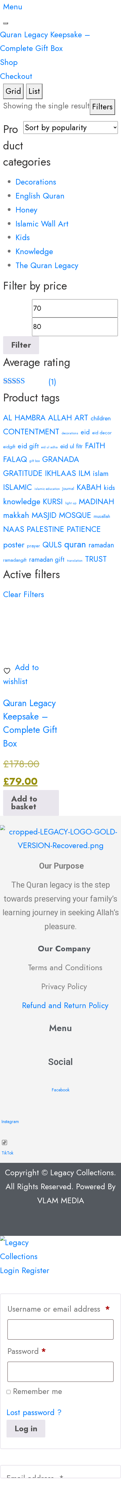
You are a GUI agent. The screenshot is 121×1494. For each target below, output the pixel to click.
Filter (21, 345)
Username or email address (58, 1309)
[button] (60, 1045)
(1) (29, 382)
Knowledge (34, 251)
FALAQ (15, 459)
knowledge (21, 501)
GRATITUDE (23, 473)
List (34, 91)
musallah (102, 516)
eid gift (28, 446)
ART (81, 417)
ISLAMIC (17, 487)
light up (70, 503)
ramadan (101, 545)
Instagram (10, 1121)
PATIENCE (84, 529)
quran (75, 544)
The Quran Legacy (47, 265)
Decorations (36, 182)
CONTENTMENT (31, 431)
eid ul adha (49, 447)
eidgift (9, 446)
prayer (33, 545)
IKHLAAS (60, 473)
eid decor (102, 432)
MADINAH (96, 501)
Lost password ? (34, 1412)
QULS (52, 544)
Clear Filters (23, 594)
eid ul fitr (71, 446)
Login (9, 1270)
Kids (23, 237)
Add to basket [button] (24, 803)
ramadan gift (47, 559)
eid (85, 432)
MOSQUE (75, 515)
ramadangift (14, 560)
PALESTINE (45, 529)
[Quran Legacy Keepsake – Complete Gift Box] (31, 629)
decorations (70, 433)
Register (35, 1270)
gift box (34, 461)
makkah (16, 515)
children (101, 418)
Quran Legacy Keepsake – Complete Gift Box (30, 723)
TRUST (96, 558)
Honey (26, 210)
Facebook (60, 1090)
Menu (12, 6)
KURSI (53, 501)
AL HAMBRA (24, 417)
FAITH (95, 445)
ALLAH (60, 417)
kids (109, 487)
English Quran (40, 196)
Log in (26, 1428)
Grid (13, 91)
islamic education (47, 489)
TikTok (7, 1153)
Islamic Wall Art (42, 224)
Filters (102, 106)
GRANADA (60, 459)
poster (14, 545)
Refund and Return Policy (65, 1005)
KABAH (89, 487)
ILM (84, 473)
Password (26, 1351)
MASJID (44, 515)
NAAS (13, 529)
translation (75, 560)
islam (101, 473)
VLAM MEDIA (60, 1200)
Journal (68, 488)
